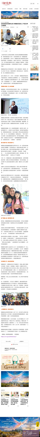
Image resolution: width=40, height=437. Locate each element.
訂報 (31, 3)
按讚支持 (21, 341)
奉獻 (33, 3)
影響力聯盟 (25, 8)
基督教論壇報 (9, 8)
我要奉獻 (6, 350)
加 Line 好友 (8, 341)
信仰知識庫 (36, 8)
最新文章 (4, 8)
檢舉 (28, 26)
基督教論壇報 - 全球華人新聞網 (6, 3)
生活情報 (30, 8)
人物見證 (16, 8)
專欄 (20, 8)
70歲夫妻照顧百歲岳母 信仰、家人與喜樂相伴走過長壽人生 (24, 402)
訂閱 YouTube (15, 344)
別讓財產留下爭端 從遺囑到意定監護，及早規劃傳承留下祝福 (5, 402)
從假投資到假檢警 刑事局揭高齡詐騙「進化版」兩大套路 (14, 402)
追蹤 (17, 27)
